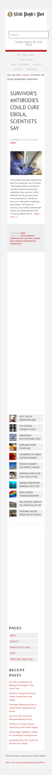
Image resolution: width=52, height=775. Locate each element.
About (13, 635)
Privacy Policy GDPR (20, 647)
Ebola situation (16, 241)
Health (23, 233)
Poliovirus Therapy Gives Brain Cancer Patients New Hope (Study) (22, 696)
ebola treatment (29, 241)
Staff (12, 653)
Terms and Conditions (21, 659)
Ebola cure (23, 238)
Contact (14, 641)
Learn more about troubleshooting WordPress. (25, 762)
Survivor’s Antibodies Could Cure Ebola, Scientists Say (25, 111)
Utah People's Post (26, 10)
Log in (29, 44)
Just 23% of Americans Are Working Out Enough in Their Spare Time (21, 685)
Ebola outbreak (34, 238)
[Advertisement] (26, 378)
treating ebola (16, 243)
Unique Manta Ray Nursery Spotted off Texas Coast (29, 486)
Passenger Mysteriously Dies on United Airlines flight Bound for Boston (23, 708)
